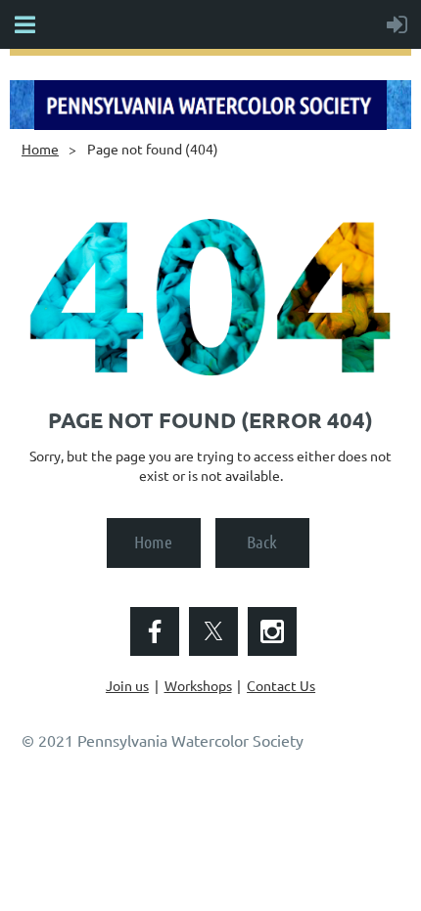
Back (262, 541)
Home (40, 148)
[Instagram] (272, 631)
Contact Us (281, 685)
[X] (213, 631)
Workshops (198, 685)
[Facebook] (154, 631)
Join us (127, 685)
